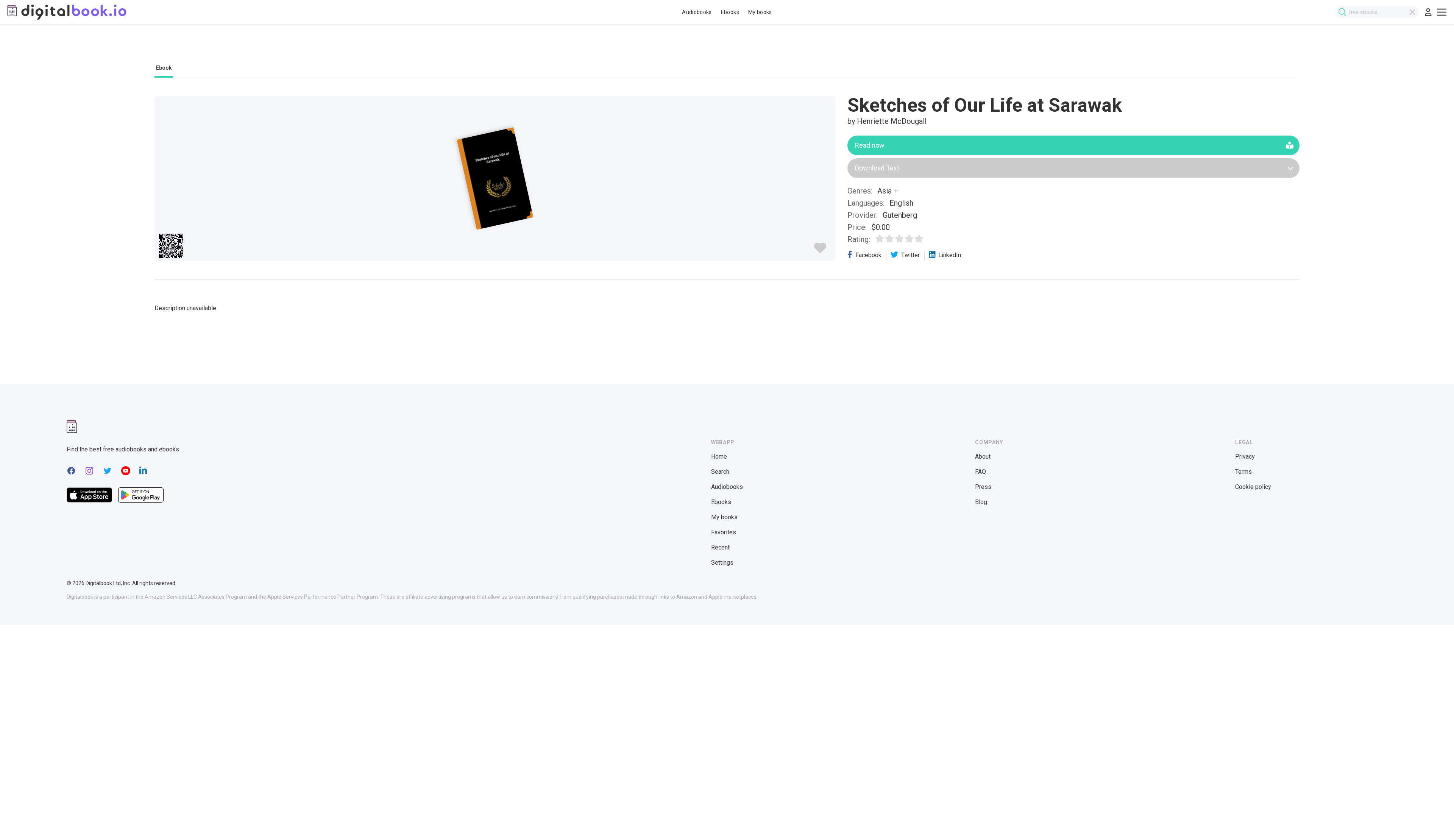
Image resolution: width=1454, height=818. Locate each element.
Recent (720, 547)
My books (760, 12)
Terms (1243, 471)
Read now (870, 145)
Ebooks (730, 12)
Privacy (1245, 456)
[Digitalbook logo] (66, 12)
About (983, 456)
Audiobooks (697, 12)
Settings (722, 562)
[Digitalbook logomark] (72, 426)
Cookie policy (1253, 486)
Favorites (723, 532)
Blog (981, 502)
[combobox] (1377, 12)
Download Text (877, 168)
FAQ (980, 471)
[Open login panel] (1428, 12)
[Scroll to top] (1434, 798)
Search (720, 471)
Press (983, 486)
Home (719, 456)
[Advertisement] (727, 48)
